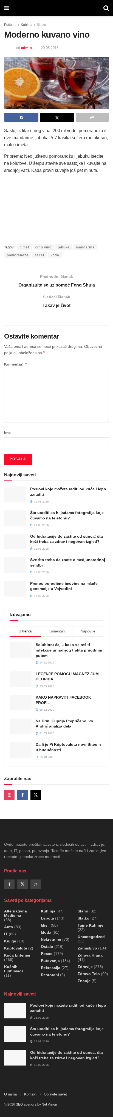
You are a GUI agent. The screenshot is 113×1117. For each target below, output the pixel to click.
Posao (47, 953)
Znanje (84, 981)
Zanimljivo (87, 948)
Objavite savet (55, 1094)
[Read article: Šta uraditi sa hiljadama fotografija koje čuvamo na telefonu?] (15, 518)
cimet (24, 247)
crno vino (43, 247)
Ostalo (47, 946)
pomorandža (18, 255)
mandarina (85, 247)
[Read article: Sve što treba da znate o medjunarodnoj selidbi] (15, 565)
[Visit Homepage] (56, 8)
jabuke (64, 247)
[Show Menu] (6, 8)
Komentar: (15, 364)
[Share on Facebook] (21, 117)
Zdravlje (85, 966)
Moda (46, 932)
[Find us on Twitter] (35, 795)
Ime (7, 432)
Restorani (50, 975)
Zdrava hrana (90, 955)
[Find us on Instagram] (9, 795)
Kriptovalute (15, 948)
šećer (39, 255)
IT (6, 934)
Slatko (41, 25)
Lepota (47, 918)
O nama (10, 1094)
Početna (10, 25)
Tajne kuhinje (90, 925)
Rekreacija (50, 968)
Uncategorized (91, 937)
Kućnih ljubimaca (14, 968)
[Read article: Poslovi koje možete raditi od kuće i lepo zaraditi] (15, 494)
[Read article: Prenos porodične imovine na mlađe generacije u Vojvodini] (15, 588)
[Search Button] (106, 8)
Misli (45, 925)
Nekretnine (51, 939)
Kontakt (30, 1094)
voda (55, 255)
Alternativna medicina (15, 913)
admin (26, 48)
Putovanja (50, 960)
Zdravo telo (89, 974)
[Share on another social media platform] (92, 117)
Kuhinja (26, 25)
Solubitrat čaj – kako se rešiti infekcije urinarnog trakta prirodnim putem (69, 650)
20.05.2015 (49, 48)
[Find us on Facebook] (22, 795)
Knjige (10, 941)
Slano (83, 911)
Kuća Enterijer (17, 955)
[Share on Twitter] (57, 117)
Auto (8, 927)
